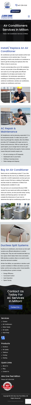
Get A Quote (15, 11)
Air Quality (6, 330)
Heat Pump (6, 332)
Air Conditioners (7, 324)
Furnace (5, 321)
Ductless (5, 347)
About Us (5, 366)
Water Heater (6, 327)
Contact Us (15, 307)
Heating (5, 358)
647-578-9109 (22, 5)
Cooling (5, 355)
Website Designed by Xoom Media (15, 401)
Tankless (5, 352)
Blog (4, 368)
